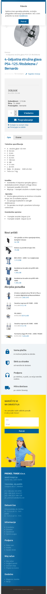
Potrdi (23, 21)
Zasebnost (23, 16)
